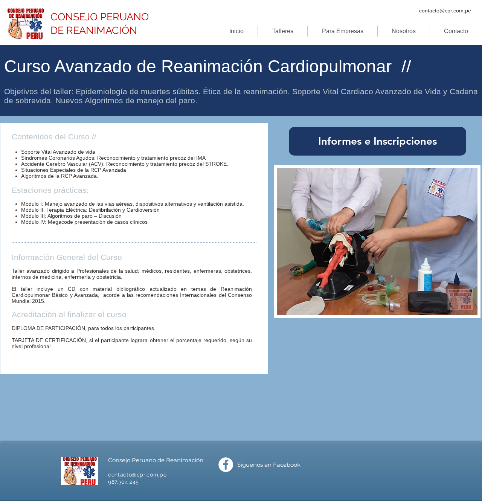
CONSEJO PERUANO (99, 17)
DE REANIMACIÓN (93, 30)
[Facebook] (225, 464)
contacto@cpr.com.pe (445, 11)
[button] (282, 31)
